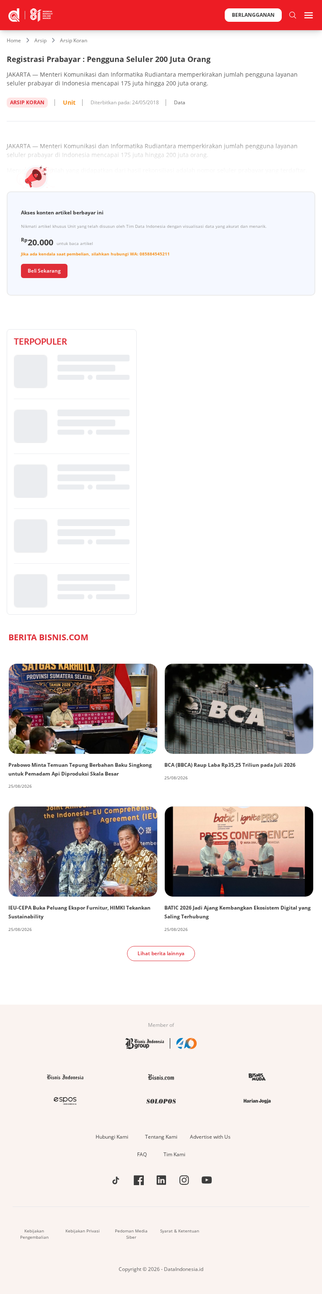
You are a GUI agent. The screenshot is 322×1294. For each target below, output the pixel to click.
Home (14, 40)
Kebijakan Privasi (82, 1231)
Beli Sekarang (44, 270)
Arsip (40, 40)
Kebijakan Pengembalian (34, 1234)
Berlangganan (253, 14)
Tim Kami (174, 1154)
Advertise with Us (210, 1136)
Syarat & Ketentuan (179, 1231)
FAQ (142, 1154)
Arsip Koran (73, 40)
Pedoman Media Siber (131, 1234)
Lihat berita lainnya (161, 953)
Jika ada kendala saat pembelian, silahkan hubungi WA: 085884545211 (95, 254)
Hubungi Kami (112, 1136)
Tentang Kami (161, 1136)
